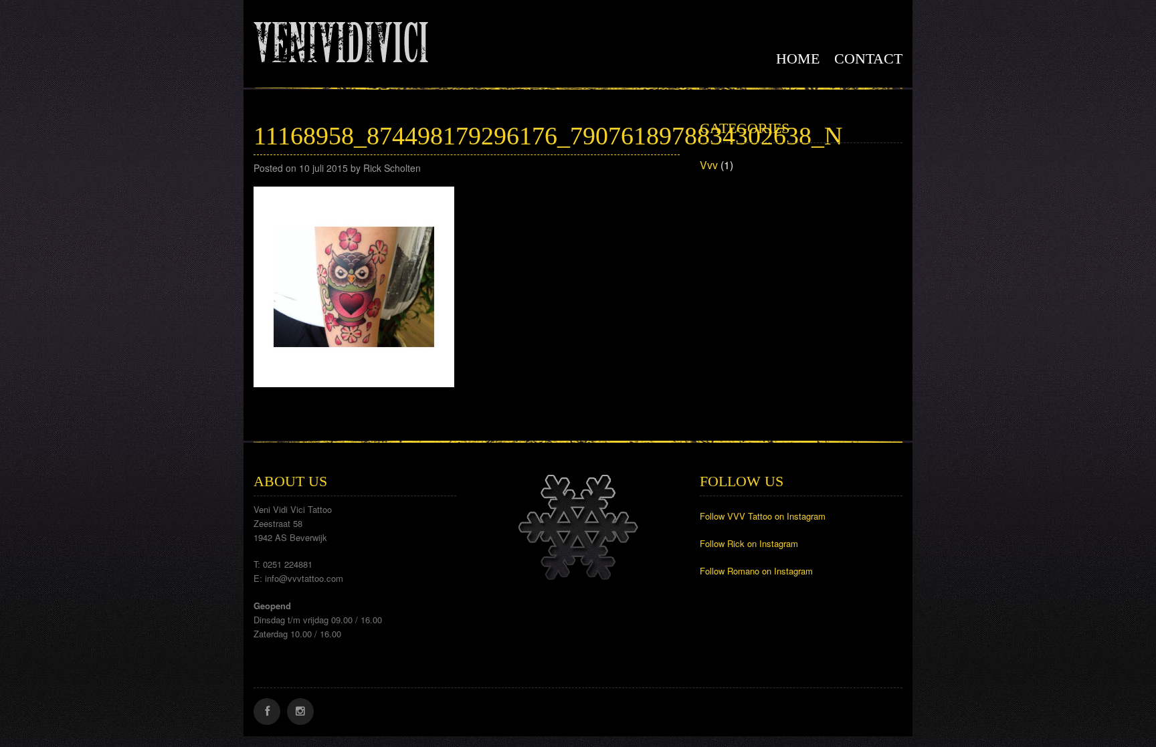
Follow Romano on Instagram (756, 570)
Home (798, 58)
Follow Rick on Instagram (749, 543)
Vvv (709, 165)
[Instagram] (300, 711)
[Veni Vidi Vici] (341, 39)
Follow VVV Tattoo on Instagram (763, 516)
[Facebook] (267, 711)
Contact (868, 58)
